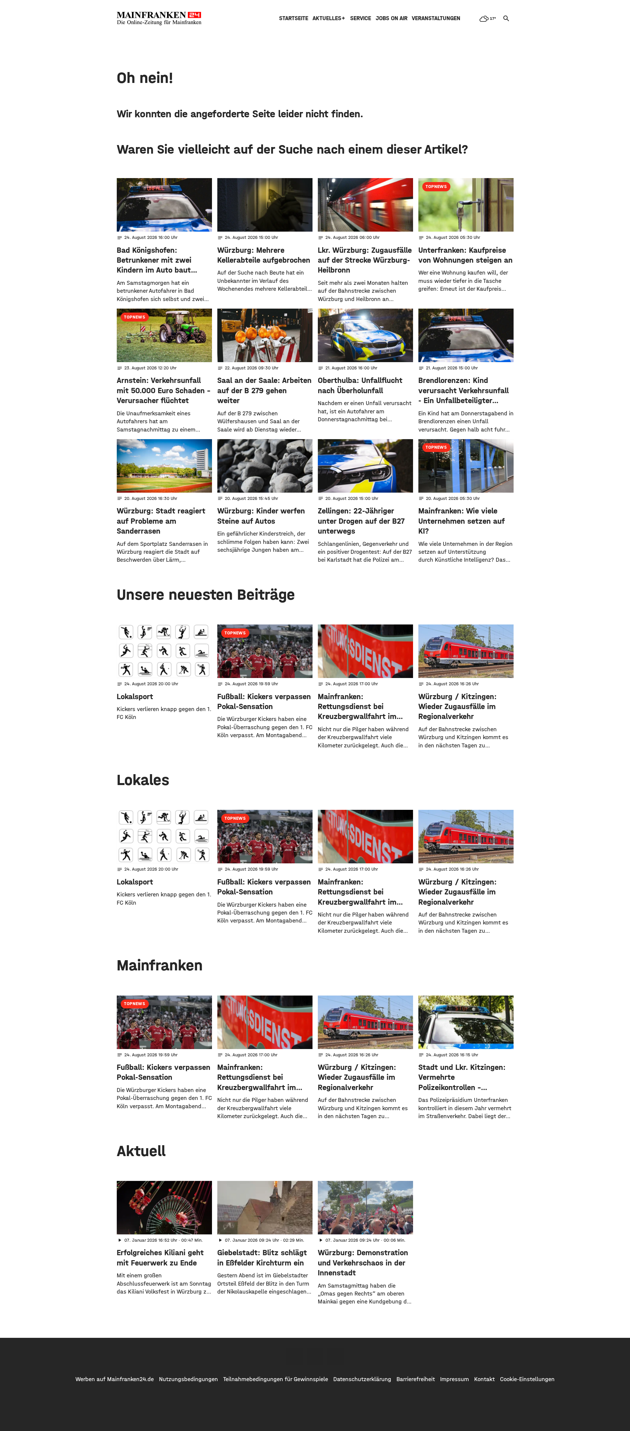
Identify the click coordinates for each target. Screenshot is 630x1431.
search (506, 18)
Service (360, 18)
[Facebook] (294, 1356)
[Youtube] (335, 1356)
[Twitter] (315, 1356)
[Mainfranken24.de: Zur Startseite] (159, 18)
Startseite (293, 18)
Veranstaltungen (436, 18)
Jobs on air (391, 18)
